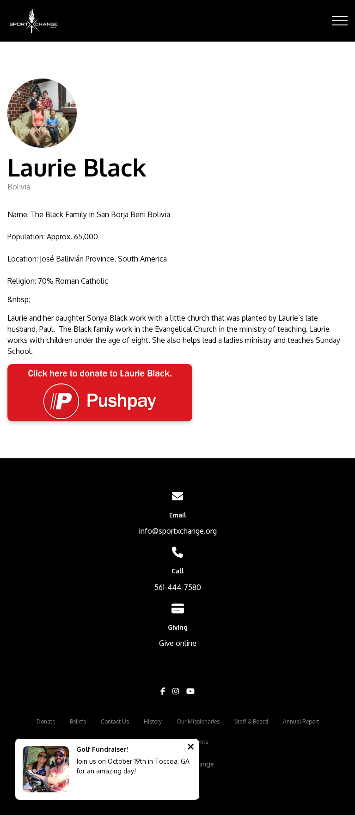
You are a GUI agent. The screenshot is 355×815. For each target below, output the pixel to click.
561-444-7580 (177, 587)
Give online (177, 643)
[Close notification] (191, 747)
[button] (340, 21)
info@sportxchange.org (178, 530)
